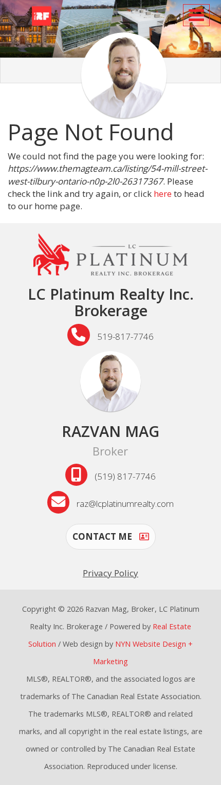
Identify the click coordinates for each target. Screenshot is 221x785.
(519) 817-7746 (125, 476)
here (163, 193)
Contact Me (103, 536)
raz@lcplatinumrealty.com (125, 503)
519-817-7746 (125, 336)
